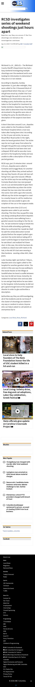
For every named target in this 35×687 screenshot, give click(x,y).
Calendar (6, 659)
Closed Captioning (9, 610)
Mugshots (6, 565)
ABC (4, 624)
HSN (4, 631)
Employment (7, 605)
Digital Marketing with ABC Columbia (15, 664)
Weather (5, 571)
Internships (7, 608)
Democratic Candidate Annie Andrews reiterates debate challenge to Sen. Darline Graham (17, 485)
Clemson (6, 586)
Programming (7, 619)
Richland (24, 318)
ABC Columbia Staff (26, 44)
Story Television (8, 638)
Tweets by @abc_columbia (11, 531)
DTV (4, 613)
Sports (5, 580)
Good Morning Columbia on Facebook (16, 655)
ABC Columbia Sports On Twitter (15, 657)
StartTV (5, 636)
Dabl (4, 626)
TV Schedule (7, 621)
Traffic (5, 591)
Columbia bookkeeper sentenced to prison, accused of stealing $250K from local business (17, 508)
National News (8, 568)
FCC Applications (8, 672)
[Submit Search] (27, 8)
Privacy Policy (7, 674)
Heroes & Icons (8, 629)
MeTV (5, 634)
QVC (4, 641)
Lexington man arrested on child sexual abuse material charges (16, 474)
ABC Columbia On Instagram (14, 650)
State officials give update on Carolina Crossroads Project (16, 424)
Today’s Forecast (8, 574)
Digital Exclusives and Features (13, 662)
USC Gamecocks (8, 583)
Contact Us (6, 598)
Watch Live (6, 557)
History (5, 615)
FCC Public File (8, 669)
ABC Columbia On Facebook (13, 647)
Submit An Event (8, 588)
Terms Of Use (7, 676)
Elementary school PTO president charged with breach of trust (18, 497)
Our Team (6, 601)
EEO (4, 667)
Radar (5, 577)
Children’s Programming (11, 643)
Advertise (6, 603)
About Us (5, 595)
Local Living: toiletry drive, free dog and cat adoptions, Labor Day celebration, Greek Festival (17, 393)
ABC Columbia (17, 3)
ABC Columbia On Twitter (13, 652)
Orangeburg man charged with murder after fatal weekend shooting (18, 464)
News (18, 318)
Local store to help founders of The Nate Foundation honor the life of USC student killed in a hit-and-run (16, 361)
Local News (12, 318)
